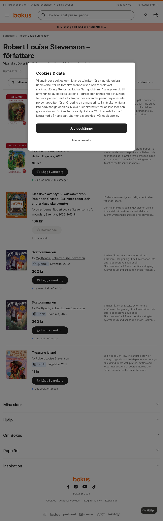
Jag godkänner (81, 128)
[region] (81, 107)
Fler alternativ (81, 140)
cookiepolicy (110, 115)
